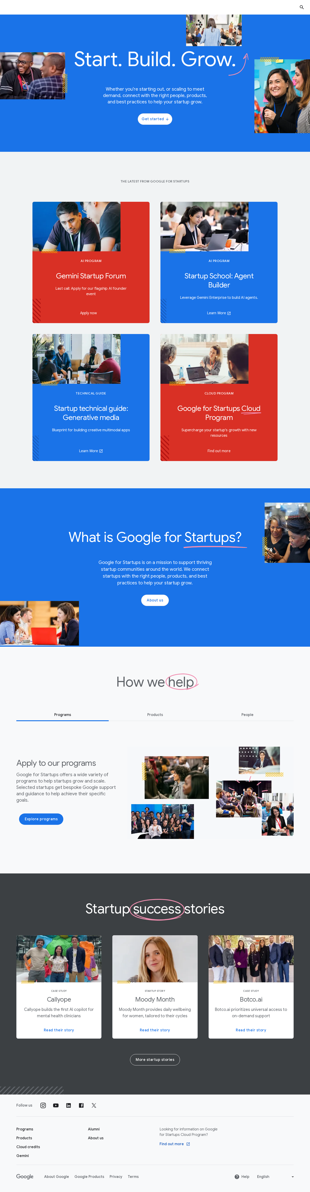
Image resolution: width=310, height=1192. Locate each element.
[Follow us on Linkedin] (68, 1105)
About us (155, 600)
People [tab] (247, 715)
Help (245, 1177)
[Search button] (301, 7)
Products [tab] (155, 715)
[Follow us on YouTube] (55, 1105)
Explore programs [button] (41, 819)
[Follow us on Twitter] (94, 1105)
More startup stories (155, 1059)
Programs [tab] (62, 715)
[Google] (24, 1177)
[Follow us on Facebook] (81, 1105)
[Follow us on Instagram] (43, 1105)
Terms (133, 1177)
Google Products (89, 1177)
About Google (56, 1177)
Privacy (116, 1177)
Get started (153, 119)
